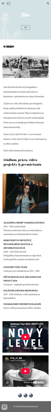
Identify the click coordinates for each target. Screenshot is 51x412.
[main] (25, 14)
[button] (3, 3)
